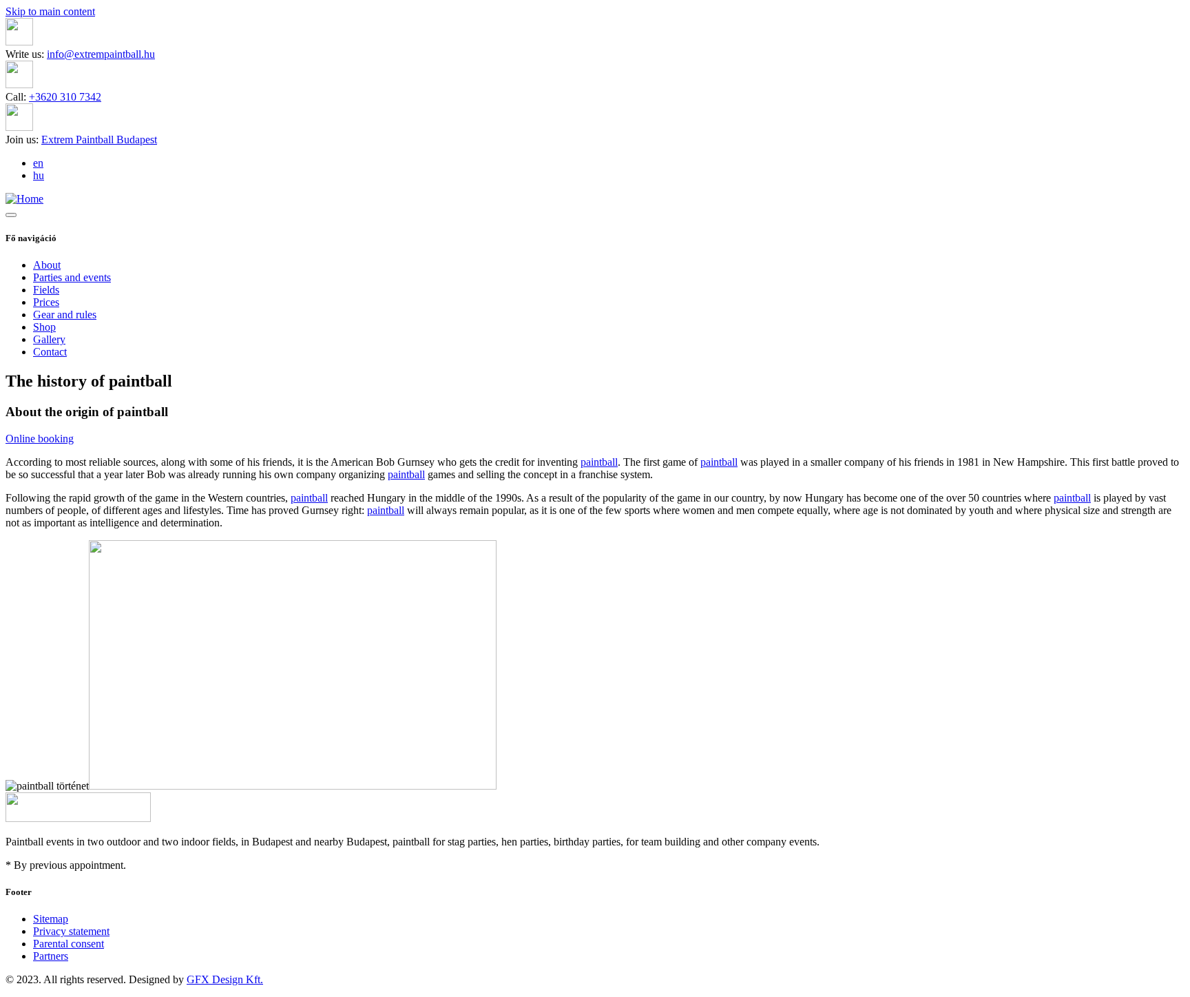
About (47, 265)
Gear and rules (64, 314)
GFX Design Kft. (225, 979)
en (38, 163)
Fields (46, 290)
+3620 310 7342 (65, 97)
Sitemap (50, 919)
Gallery (49, 339)
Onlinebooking (40, 438)
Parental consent (68, 943)
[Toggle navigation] (11, 215)
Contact (50, 352)
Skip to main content (50, 11)
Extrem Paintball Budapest (99, 139)
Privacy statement (71, 931)
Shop (44, 327)
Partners (50, 956)
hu (38, 175)
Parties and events (72, 277)
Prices (46, 302)
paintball (599, 462)
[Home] (24, 199)
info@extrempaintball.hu (101, 54)
